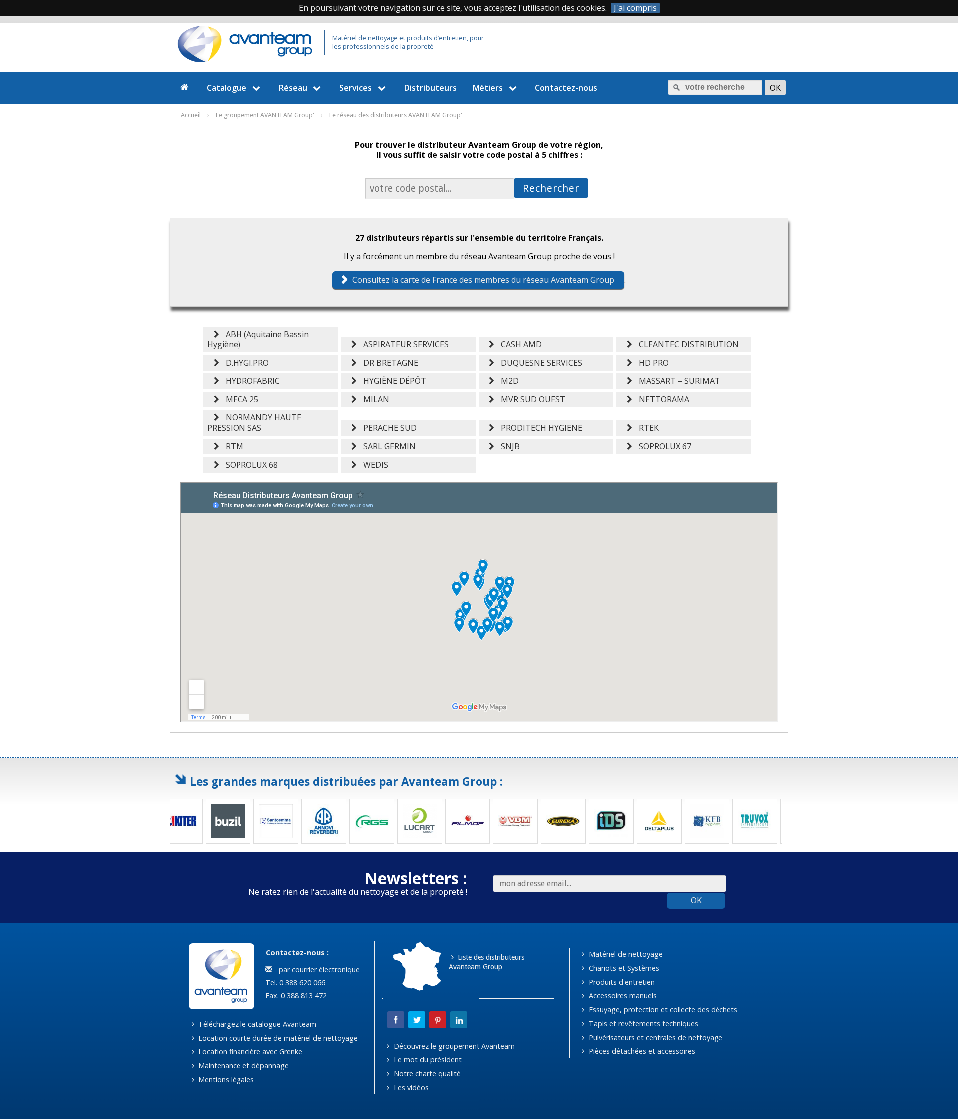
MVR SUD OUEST (531, 399)
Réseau (293, 87)
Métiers (488, 87)
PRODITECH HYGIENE (539, 427)
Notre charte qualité (426, 1073)
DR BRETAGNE (388, 362)
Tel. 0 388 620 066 (294, 982)
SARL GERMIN (387, 446)
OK (696, 900)
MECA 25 (240, 399)
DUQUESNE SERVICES (539, 362)
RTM (232, 446)
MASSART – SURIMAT (677, 380)
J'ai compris (635, 8)
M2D (508, 380)
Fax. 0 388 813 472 (295, 995)
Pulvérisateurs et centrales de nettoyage (654, 1037)
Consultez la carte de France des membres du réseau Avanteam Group (483, 279)
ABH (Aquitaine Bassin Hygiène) (258, 339)
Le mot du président (427, 1059)
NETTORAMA (662, 399)
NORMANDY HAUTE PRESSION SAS (254, 422)
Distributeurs (430, 87)
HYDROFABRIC (251, 380)
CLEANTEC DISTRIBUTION (687, 344)
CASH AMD (519, 344)
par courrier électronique (317, 969)
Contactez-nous (566, 87)
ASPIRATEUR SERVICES (404, 344)
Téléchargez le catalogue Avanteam (256, 1024)
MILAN (374, 399)
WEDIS (373, 464)
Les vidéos (410, 1087)
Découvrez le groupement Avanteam (453, 1046)
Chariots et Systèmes (623, 968)
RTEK (647, 427)
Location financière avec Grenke (249, 1051)
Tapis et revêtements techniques (642, 1023)
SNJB (508, 446)
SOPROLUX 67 (663, 446)
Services (355, 87)
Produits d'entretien (621, 982)
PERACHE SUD (388, 427)
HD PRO (652, 362)
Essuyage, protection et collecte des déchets (662, 1009)
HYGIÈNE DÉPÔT (392, 380)
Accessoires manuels (622, 995)
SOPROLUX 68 (250, 464)
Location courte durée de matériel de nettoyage (277, 1038)
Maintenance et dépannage (242, 1065)
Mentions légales (225, 1079)
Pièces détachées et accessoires (641, 1051)
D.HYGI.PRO (245, 362)
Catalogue (226, 87)
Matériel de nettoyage (625, 954)
